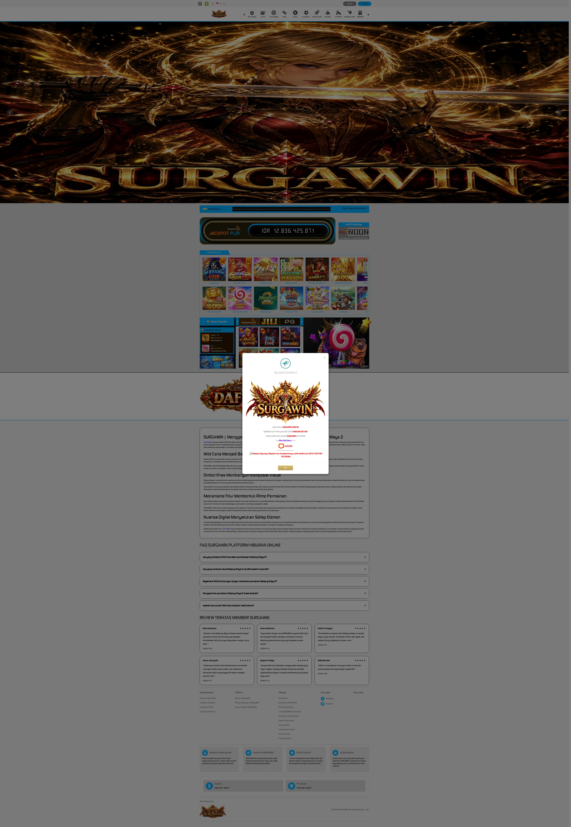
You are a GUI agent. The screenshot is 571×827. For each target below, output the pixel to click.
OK (285, 468)
